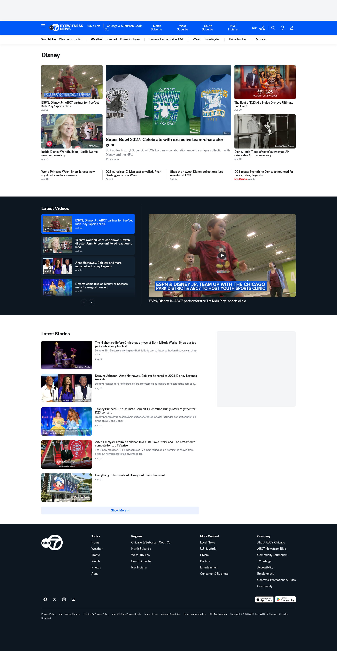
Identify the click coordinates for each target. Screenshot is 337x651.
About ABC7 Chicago (271, 542)
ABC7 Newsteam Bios (271, 548)
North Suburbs (156, 27)
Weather (96, 548)
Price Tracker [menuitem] (237, 39)
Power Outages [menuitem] (130, 39)
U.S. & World (208, 548)
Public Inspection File (195, 614)
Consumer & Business (214, 573)
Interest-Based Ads (171, 614)
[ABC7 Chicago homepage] (66, 27)
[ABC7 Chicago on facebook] (45, 599)
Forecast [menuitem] (111, 39)
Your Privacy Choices (69, 614)
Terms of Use (151, 614)
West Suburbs (182, 27)
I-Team (204, 555)
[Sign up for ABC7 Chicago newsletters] (73, 599)
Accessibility (265, 567)
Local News (207, 542)
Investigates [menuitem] (212, 39)
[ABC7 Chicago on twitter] (55, 599)
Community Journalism (272, 555)
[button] (43, 26)
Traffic (95, 555)
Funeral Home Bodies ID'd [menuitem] (166, 39)
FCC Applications (218, 614)
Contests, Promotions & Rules (276, 580)
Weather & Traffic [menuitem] (70, 39)
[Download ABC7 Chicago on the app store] (264, 599)
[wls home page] (52, 542)
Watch (95, 561)
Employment (265, 573)
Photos (96, 567)
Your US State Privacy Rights (126, 614)
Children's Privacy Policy (96, 614)
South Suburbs (207, 27)
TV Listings (264, 561)
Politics (204, 561)
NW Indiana (233, 27)
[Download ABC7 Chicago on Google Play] (285, 599)
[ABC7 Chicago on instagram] (64, 599)
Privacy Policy (48, 614)
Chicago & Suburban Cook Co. (123, 27)
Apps (94, 573)
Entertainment (209, 567)
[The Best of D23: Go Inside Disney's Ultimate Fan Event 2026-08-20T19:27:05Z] (265, 82)
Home (95, 542)
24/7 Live (93, 26)
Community (264, 586)
